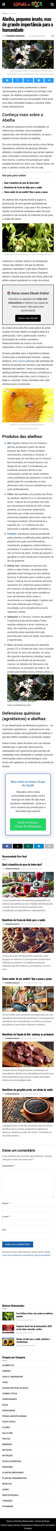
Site (4, 1229)
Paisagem (7, 1467)
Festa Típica (9, 1421)
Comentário (8, 1165)
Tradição (7, 1500)
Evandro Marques (15, 36)
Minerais (7, 1444)
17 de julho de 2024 (30, 1038)
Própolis (11, 534)
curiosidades (9, 1399)
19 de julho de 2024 (30, 983)
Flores (6, 1427)
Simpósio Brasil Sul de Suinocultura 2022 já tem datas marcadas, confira (34, 1328)
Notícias (7, 1450)
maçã (21, 361)
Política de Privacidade (43, 1525)
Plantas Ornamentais (14, 1478)
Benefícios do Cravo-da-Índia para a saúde (23, 187)
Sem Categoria (10, 1495)
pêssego (30, 361)
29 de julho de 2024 (30, 869)
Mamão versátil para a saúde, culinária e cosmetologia (33, 1340)
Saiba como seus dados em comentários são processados (26, 1253)
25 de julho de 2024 (30, 924)
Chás (5, 1382)
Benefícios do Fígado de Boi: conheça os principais (28, 1034)
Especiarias (8, 1410)
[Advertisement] (28, 1279)
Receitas (7, 1483)
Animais (13, 13)
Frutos (6, 1438)
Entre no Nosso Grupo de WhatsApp (28, 824)
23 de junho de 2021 (37, 36)
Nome (6, 1203)
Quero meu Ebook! (28, 318)
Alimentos (8, 1365)
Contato (28, 1528)
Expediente (26, 1525)
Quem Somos (14, 1525)
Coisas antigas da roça (15, 1388)
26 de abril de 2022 (25, 1333)
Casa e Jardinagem (12, 1376)
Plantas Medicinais (13, 1472)
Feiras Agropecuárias (14, 1416)
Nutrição (7, 1455)
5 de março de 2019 (25, 1320)
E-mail (6, 1216)
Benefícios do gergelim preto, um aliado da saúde (27, 1090)
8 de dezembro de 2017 (27, 1346)
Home (4, 13)
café (14, 361)
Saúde (5, 1489)
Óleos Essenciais (11, 1461)
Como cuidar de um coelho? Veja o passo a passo (26, 191)
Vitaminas (7, 1506)
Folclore (7, 1433)
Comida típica (9, 1393)
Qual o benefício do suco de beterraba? (21, 182)
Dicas (5, 1405)
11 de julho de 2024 (30, 1094)
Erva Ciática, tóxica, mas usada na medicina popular (34, 1315)
